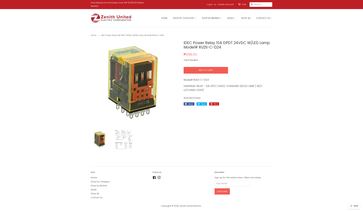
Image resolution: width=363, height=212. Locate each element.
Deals (230, 18)
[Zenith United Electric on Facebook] (154, 178)
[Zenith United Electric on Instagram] (159, 178)
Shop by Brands (211, 18)
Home (164, 18)
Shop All (246, 18)
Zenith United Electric (191, 205)
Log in (210, 4)
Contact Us (263, 18)
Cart (244, 4)
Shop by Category (184, 18)
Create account (226, 4)
